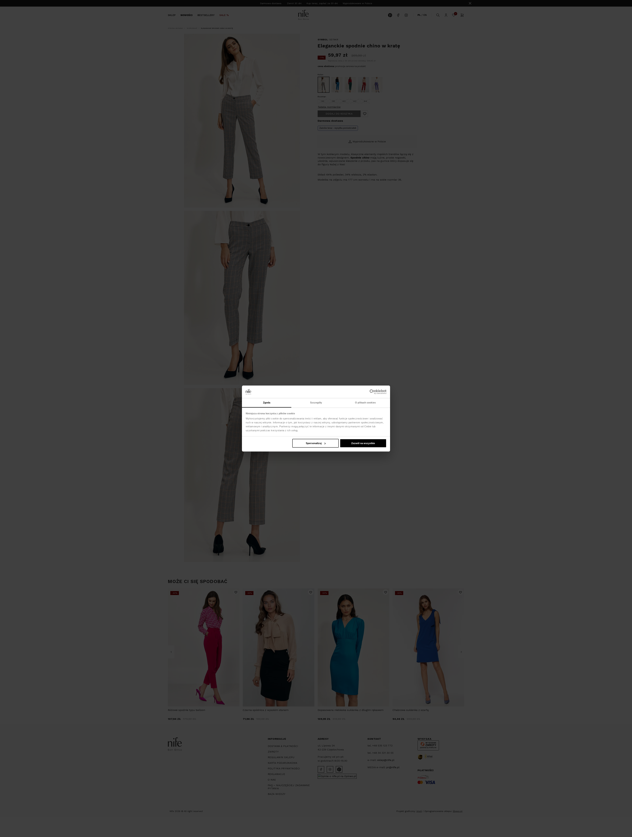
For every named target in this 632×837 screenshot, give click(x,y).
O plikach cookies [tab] (365, 402)
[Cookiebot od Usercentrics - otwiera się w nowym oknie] (372, 391)
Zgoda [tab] (266, 402)
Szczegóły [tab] (316, 402)
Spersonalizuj (314, 443)
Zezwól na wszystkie (363, 443)
